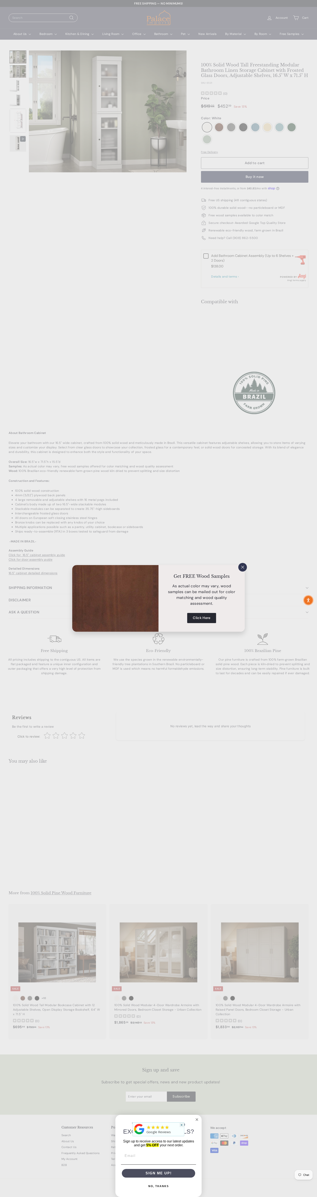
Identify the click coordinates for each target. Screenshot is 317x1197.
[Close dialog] (196, 1119)
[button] (308, 600)
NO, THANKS (158, 1186)
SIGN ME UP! (159, 1173)
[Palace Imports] (139, 1134)
